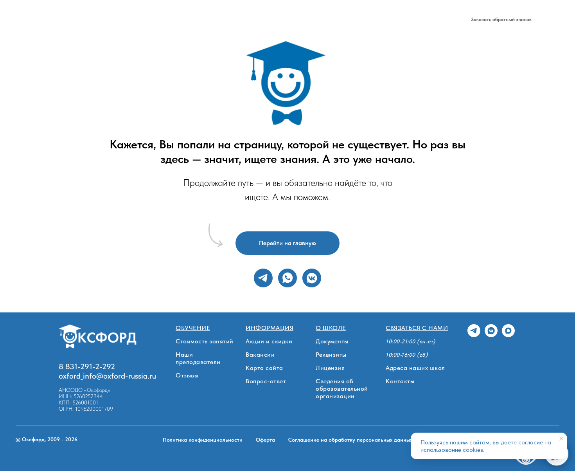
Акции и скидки (269, 341)
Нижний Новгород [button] (301, 19)
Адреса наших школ (415, 368)
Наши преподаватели (198, 358)
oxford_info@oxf (86, 376)
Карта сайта (264, 368)
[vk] (430, 19)
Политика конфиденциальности (203, 440)
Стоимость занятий (205, 341)
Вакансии (260, 354)
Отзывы (187, 375)
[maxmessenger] (447, 19)
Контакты (400, 381)
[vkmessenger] (311, 278)
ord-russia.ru (135, 376)
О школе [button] (249, 19)
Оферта (265, 440)
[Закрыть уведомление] (561, 438)
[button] (501, 19)
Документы (332, 341)
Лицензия (330, 368)
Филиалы (214, 19)
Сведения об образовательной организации (342, 388)
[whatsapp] (287, 278)
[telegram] (413, 19)
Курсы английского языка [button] (96, 19)
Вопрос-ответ (266, 381)
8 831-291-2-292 (374, 19)
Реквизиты (331, 354)
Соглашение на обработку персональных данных (350, 440)
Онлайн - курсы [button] (166, 19)
